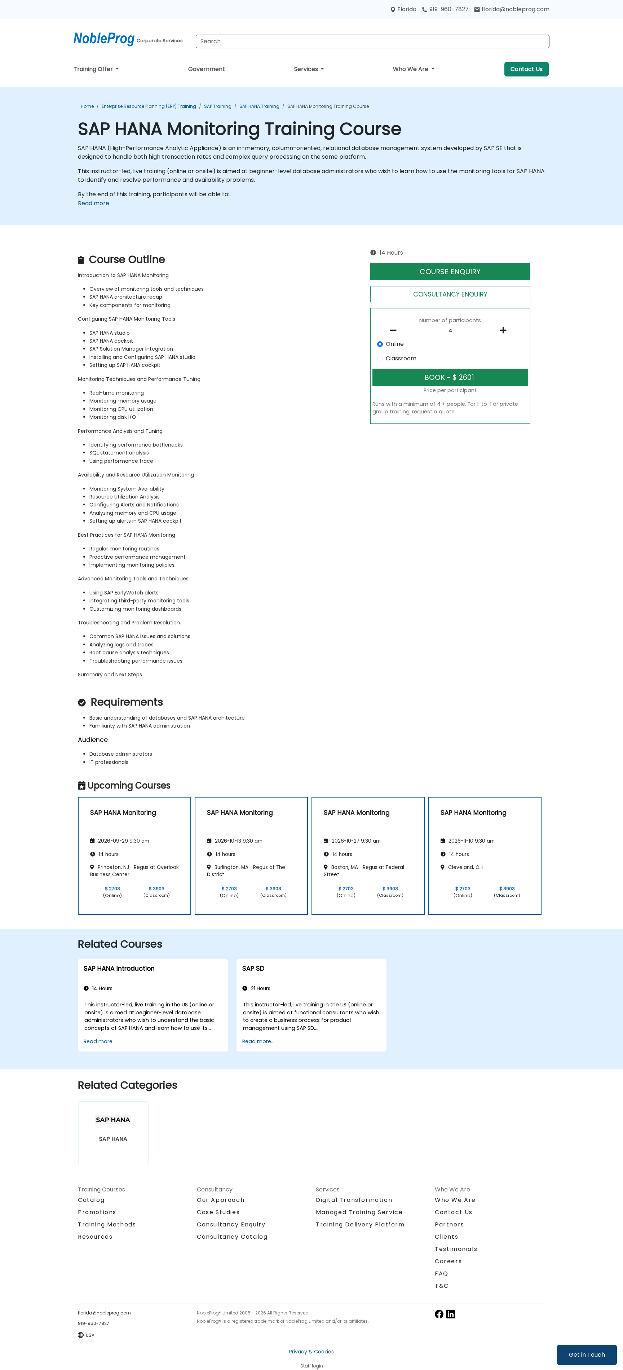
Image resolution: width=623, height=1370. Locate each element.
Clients (446, 1237)
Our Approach (220, 1200)
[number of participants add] (505, 330)
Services (306, 69)
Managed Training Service (359, 1212)
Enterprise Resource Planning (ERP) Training (149, 106)
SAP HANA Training (259, 106)
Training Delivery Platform (360, 1224)
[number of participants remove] (395, 330)
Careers (448, 1261)
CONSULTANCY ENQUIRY (450, 294)
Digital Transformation (354, 1200)
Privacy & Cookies (311, 1351)
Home (87, 106)
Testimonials (456, 1249)
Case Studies (218, 1212)
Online (395, 344)
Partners (449, 1224)
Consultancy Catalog (232, 1237)
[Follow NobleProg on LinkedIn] (450, 1314)
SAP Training (217, 106)
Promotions (97, 1212)
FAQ (442, 1273)
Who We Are (411, 69)
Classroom (401, 358)
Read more (93, 203)
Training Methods (107, 1224)
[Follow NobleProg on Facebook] (439, 1314)
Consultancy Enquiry (231, 1224)
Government (206, 69)
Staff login (311, 1366)
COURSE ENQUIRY (450, 272)
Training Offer (94, 69)
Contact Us (527, 69)
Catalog (91, 1200)
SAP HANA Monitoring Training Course (328, 106)
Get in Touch (587, 1355)
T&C (442, 1286)
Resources (95, 1237)
